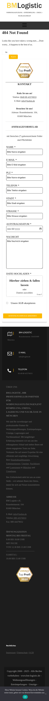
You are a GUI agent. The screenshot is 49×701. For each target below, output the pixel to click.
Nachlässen (35, 464)
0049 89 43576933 (28, 97)
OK (25, 697)
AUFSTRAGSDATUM (18, 224)
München (27, 467)
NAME (10, 147)
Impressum (11, 652)
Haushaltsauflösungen (20, 460)
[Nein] (45, 693)
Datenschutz (22, 652)
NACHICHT (12, 236)
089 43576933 (19, 518)
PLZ (9, 172)
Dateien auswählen (24, 293)
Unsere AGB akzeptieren (22, 303)
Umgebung (11, 471)
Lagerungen (15, 467)
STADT (11, 198)
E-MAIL (11, 159)
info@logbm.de (28, 101)
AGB (31, 652)
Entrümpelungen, (13, 464)
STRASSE (12, 211)
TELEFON (12, 185)
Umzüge (25, 464)
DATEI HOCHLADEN (18, 273)
